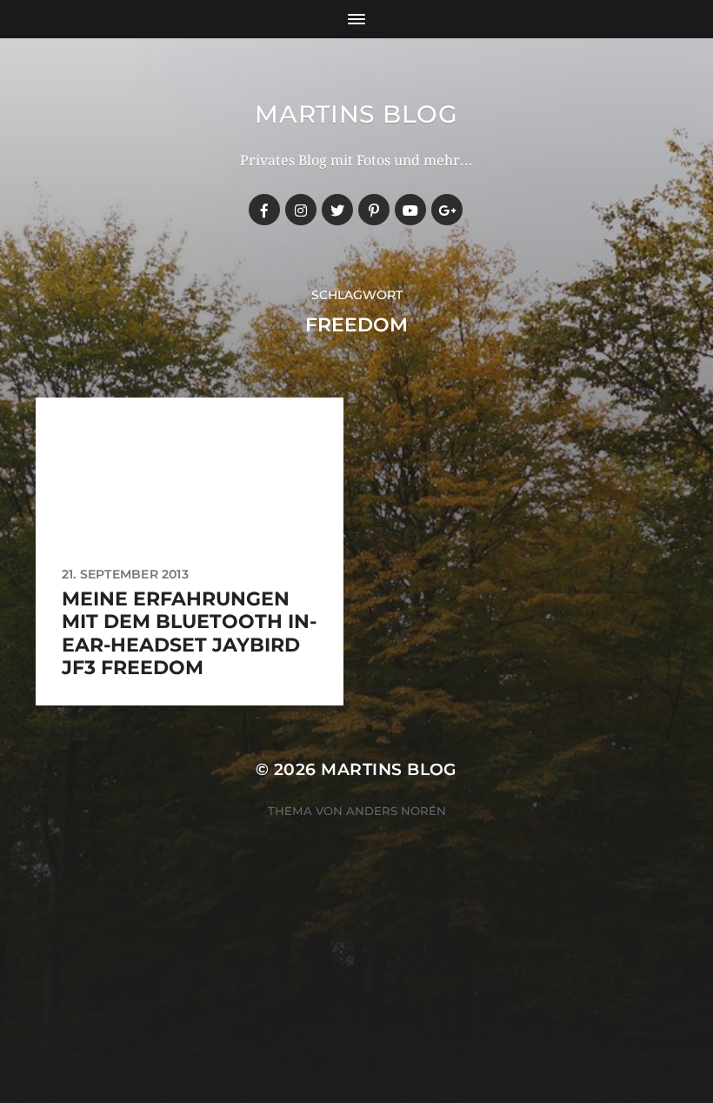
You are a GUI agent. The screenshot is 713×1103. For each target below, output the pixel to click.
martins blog (356, 114)
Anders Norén (396, 811)
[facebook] (264, 209)
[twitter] (337, 209)
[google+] (447, 209)
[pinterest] (374, 209)
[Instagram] (301, 209)
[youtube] (410, 209)
